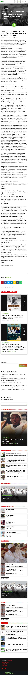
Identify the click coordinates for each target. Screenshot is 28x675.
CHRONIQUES (6, 8)
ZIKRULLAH (5, 498)
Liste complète (4, 578)
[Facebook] (5, 668)
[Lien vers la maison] (2, 1)
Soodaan (10, 660)
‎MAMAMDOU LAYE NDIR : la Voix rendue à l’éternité (12, 382)
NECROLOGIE (5, 437)
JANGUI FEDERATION (11, 532)
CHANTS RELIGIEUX (7, 496)
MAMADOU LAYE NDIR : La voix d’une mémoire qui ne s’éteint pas (15, 477)
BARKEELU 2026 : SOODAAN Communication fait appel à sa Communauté (16, 454)
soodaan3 (8, 277)
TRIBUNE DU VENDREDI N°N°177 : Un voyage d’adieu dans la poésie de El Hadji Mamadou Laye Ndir (12, 317)
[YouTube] (2, 668)
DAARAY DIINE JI (10, 509)
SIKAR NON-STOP (10, 515)
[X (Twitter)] (4, 668)
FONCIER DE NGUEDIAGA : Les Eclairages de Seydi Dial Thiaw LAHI (16, 650)
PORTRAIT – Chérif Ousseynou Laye (14, 644)
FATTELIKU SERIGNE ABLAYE (10, 522)
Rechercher (3, 362)
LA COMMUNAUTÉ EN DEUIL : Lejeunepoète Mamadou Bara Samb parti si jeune (16, 639)
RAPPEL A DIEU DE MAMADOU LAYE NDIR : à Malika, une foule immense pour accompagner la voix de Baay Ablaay (15, 472)
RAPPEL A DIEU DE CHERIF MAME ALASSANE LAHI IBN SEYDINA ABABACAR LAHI (15, 633)
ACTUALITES (5, 313)
